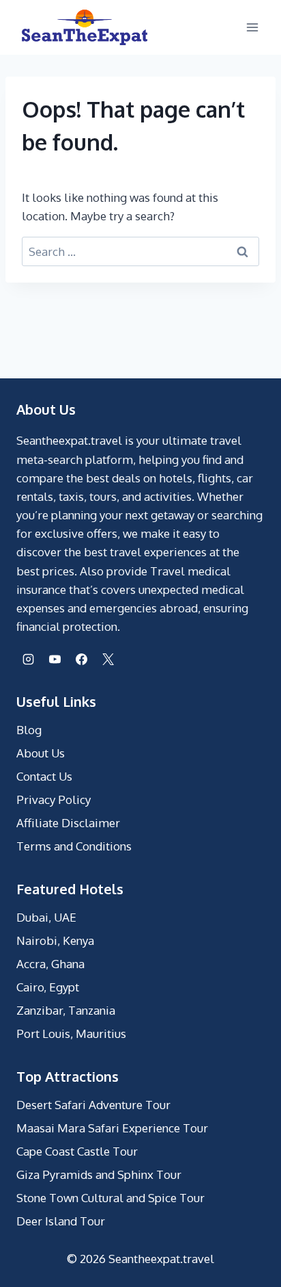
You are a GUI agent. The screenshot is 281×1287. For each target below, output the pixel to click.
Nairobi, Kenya (55, 940)
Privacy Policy (53, 799)
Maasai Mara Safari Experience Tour (112, 1128)
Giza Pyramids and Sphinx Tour (98, 1174)
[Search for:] (140, 251)
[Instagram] (28, 659)
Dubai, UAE (46, 917)
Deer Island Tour (60, 1221)
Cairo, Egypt (47, 987)
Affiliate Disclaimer (68, 823)
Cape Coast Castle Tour (77, 1151)
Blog (29, 730)
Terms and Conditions (74, 846)
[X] (107, 659)
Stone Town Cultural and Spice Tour (110, 1198)
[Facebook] (81, 659)
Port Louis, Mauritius (71, 1033)
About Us (40, 753)
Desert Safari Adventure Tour (93, 1104)
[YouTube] (54, 659)
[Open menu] (252, 27)
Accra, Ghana (50, 964)
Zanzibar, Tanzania (65, 1010)
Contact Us (44, 776)
